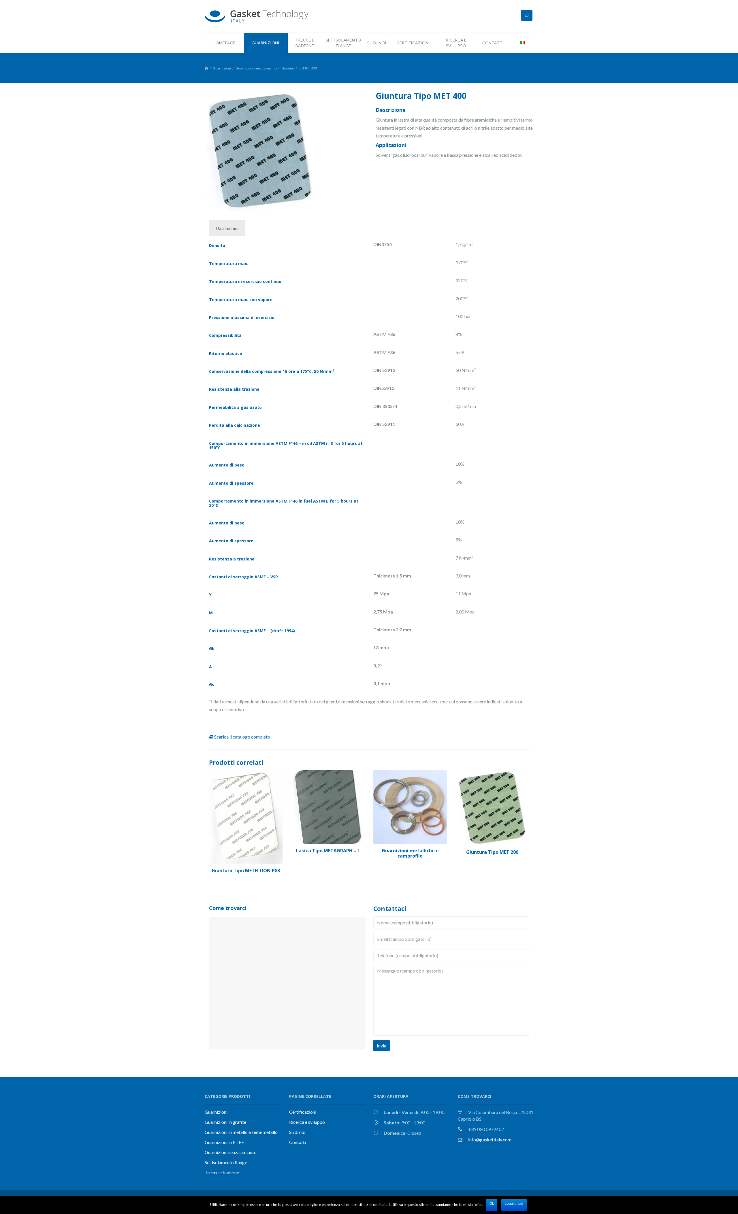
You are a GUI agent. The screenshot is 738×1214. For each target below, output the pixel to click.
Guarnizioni (265, 42)
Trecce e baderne (222, 1172)
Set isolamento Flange (343, 42)
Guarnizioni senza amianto (256, 68)
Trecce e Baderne (304, 42)
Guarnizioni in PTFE (224, 1142)
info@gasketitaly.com (489, 1139)
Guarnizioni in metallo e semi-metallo (241, 1132)
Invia (381, 1045)
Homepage (224, 42)
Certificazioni (413, 42)
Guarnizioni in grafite (225, 1122)
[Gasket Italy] (256, 15)
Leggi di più (514, 1204)
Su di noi (376, 42)
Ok (492, 1204)
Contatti (493, 42)
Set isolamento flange (226, 1162)
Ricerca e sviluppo (456, 42)
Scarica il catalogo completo (241, 736)
